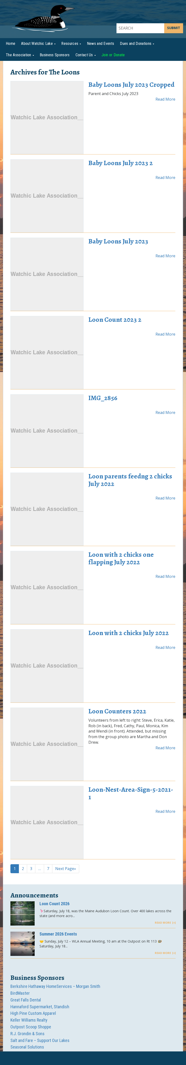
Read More (165, 99)
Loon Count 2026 (54, 903)
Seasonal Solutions (27, 1046)
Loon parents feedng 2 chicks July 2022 (130, 480)
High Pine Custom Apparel (33, 1013)
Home (10, 43)
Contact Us (84, 55)
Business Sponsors (55, 55)
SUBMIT (173, 27)
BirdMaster (20, 993)
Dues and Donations (135, 43)
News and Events (100, 43)
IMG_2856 (102, 398)
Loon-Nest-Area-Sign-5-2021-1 (130, 793)
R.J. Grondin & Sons (27, 1033)
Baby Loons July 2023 (118, 241)
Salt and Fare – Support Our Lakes (40, 1040)
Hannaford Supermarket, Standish (39, 1006)
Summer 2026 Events (58, 933)
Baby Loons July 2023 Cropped (131, 84)
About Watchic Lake (37, 43)
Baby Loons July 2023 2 (120, 163)
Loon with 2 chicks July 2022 (128, 632)
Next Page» (65, 868)
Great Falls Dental (25, 999)
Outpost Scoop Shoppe (30, 1026)
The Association (18, 55)
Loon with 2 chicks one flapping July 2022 (121, 558)
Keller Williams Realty (28, 1020)
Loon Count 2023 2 (114, 319)
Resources (69, 43)
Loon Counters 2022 (117, 711)
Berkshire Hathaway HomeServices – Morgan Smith (55, 986)
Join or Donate (113, 55)
